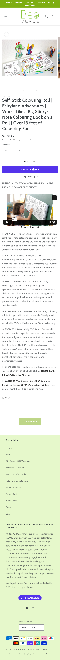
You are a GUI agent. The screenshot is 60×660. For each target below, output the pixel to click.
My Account (11, 500)
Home (9, 448)
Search (9, 454)
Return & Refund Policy (16, 474)
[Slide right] (36, 91)
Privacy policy (48, 649)
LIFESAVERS (9, 375)
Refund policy (35, 649)
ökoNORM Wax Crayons (17, 381)
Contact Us (11, 507)
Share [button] (7, 397)
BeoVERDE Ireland (20, 649)
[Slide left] (23, 91)
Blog (8, 514)
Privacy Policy (12, 494)
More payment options (30, 176)
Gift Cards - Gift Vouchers (18, 461)
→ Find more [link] (30, 421)
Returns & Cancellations (17, 481)
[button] (6, 16)
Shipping (16, 140)
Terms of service (15, 654)
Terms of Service (13, 487)
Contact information (46, 654)
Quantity (6, 144)
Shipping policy (30, 654)
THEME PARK (47, 371)
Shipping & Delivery (15, 467)
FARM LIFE (23, 375)
